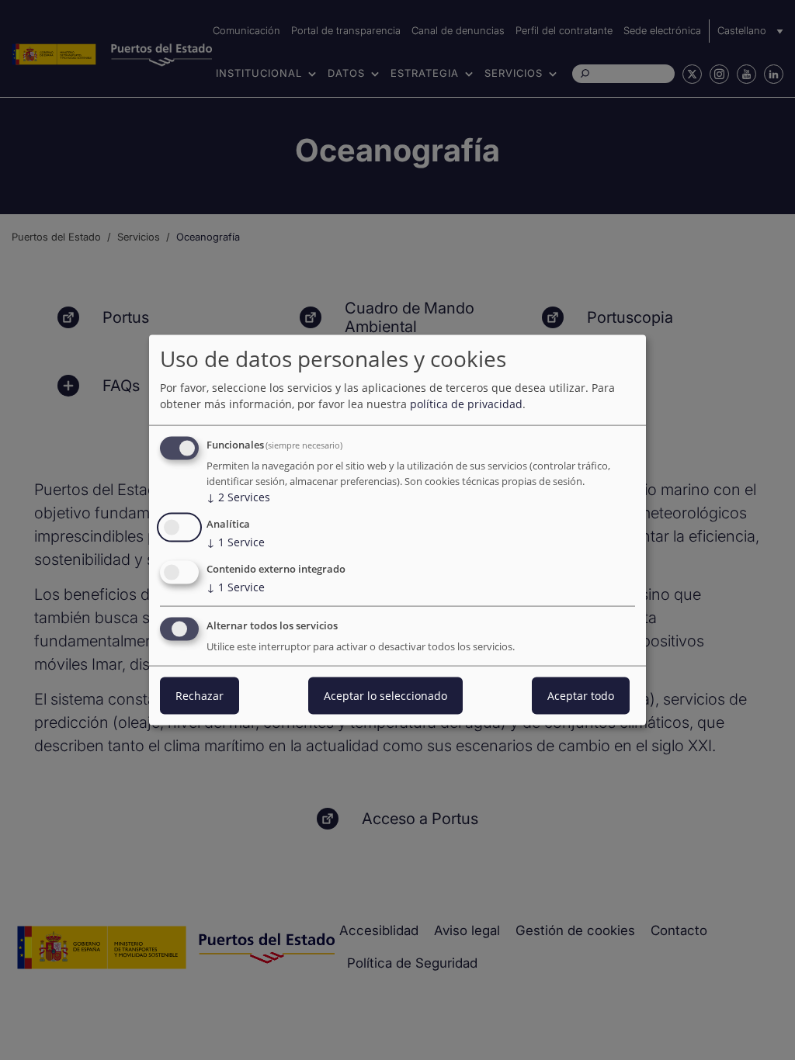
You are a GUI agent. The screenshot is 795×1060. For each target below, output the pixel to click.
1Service (236, 542)
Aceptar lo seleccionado (385, 695)
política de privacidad (466, 404)
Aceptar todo (580, 695)
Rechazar (199, 695)
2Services (238, 497)
